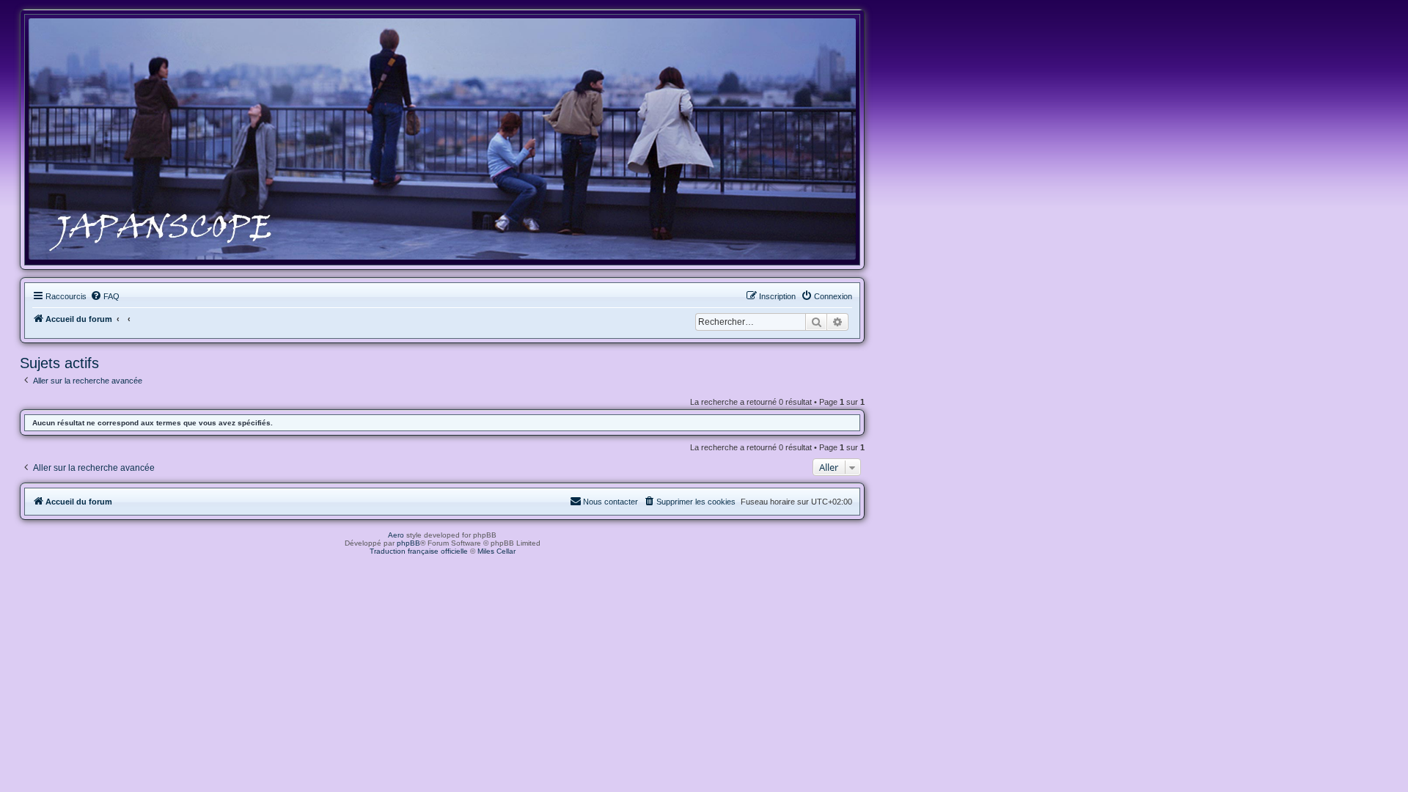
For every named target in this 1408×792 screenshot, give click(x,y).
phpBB (408, 543)
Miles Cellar (496, 551)
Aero (396, 535)
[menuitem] (105, 296)
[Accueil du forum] (442, 139)
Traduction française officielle (419, 551)
